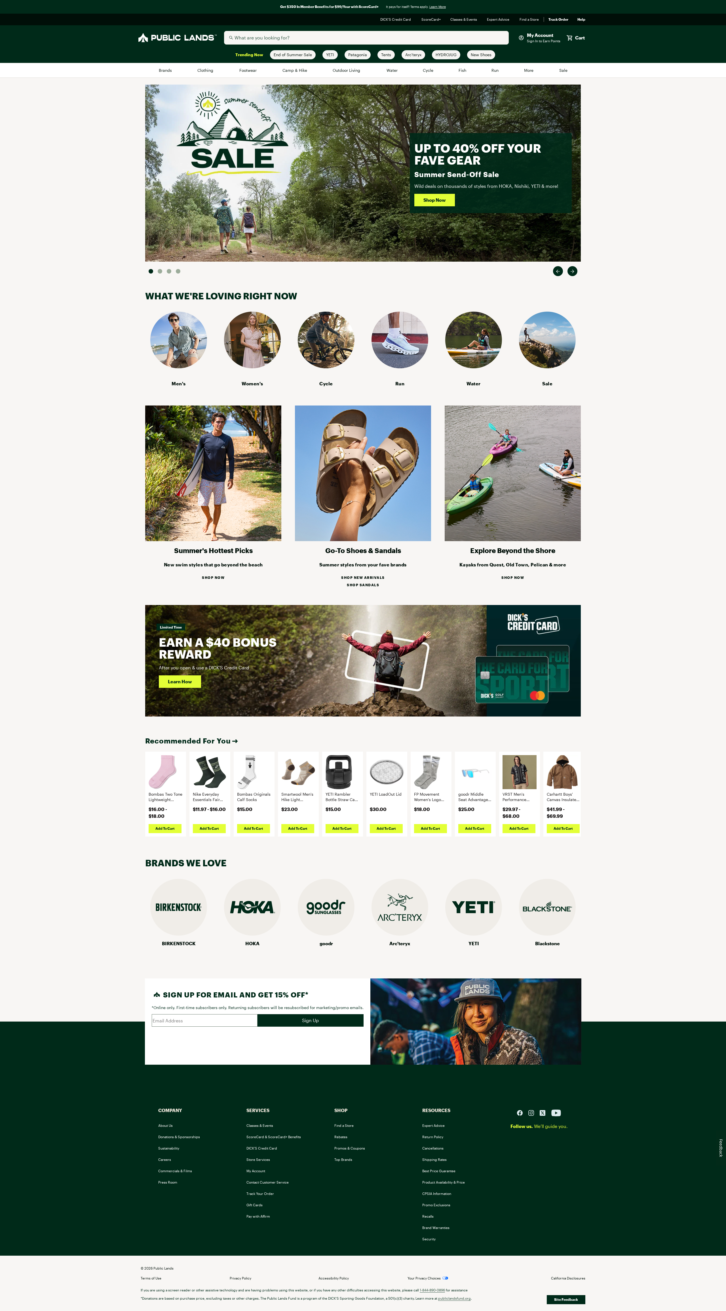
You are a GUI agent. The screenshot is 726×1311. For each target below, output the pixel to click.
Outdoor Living (347, 70)
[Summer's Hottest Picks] (213, 539)
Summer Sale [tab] (151, 271)
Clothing (205, 70)
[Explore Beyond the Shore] (513, 539)
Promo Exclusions (436, 1205)
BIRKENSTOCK (179, 943)
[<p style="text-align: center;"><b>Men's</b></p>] (178, 366)
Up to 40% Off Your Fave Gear (477, 154)
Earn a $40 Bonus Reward (218, 648)
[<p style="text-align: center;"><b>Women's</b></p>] (252, 366)
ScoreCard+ (431, 19)
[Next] (572, 271)
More (529, 70)
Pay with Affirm (258, 1216)
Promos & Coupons (349, 1148)
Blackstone (547, 943)
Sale (563, 70)
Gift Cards (254, 1205)
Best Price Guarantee (438, 1171)
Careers (164, 1159)
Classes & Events (464, 19)
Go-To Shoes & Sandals (363, 550)
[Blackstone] (547, 933)
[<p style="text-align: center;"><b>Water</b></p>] (473, 366)
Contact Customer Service (267, 1182)
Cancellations (433, 1148)
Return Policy (432, 1137)
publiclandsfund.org (454, 1298)
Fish (463, 70)
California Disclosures (568, 1278)
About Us (165, 1125)
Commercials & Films (175, 1171)
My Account (255, 1171)
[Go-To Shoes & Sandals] (363, 539)
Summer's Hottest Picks (213, 550)
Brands (166, 70)
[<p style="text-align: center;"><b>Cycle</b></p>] (326, 366)
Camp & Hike (295, 70)
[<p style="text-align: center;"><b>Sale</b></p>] (547, 366)
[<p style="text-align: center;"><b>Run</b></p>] (400, 366)
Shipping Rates (434, 1159)
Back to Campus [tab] (169, 271)
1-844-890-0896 (432, 1290)
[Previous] (558, 271)
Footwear (248, 70)
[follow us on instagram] (533, 1112)
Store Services (258, 1159)
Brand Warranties (435, 1228)
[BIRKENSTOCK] (178, 933)
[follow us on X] (544, 1112)
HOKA (252, 943)
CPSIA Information (436, 1194)
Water (392, 70)
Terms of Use (151, 1278)
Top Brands (343, 1159)
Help (581, 19)
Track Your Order (260, 1194)
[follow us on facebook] (522, 1112)
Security (429, 1239)
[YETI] (473, 933)
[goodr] (326, 933)
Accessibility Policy (333, 1278)
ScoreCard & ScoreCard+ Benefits (273, 1137)
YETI (473, 943)
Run (495, 70)
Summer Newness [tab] (178, 271)
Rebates (340, 1137)
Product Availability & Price (443, 1182)
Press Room (167, 1182)
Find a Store (529, 19)
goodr (326, 943)
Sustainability (168, 1148)
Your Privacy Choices (424, 1278)
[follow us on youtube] (556, 1112)
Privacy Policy (240, 1278)
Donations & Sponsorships (179, 1137)
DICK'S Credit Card (396, 19)
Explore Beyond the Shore (512, 550)
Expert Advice (498, 19)
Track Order (558, 19)
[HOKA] (252, 933)
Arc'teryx (399, 943)
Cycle (428, 70)
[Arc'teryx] (400, 933)
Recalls (428, 1216)
